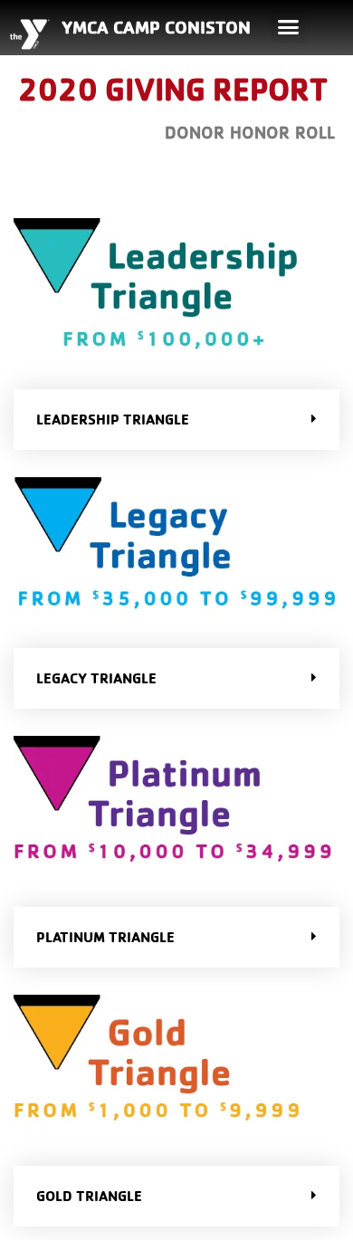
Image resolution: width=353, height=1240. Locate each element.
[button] (289, 27)
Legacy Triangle (96, 678)
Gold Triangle (89, 1196)
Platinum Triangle (105, 937)
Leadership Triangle (112, 419)
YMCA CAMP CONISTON (156, 27)
